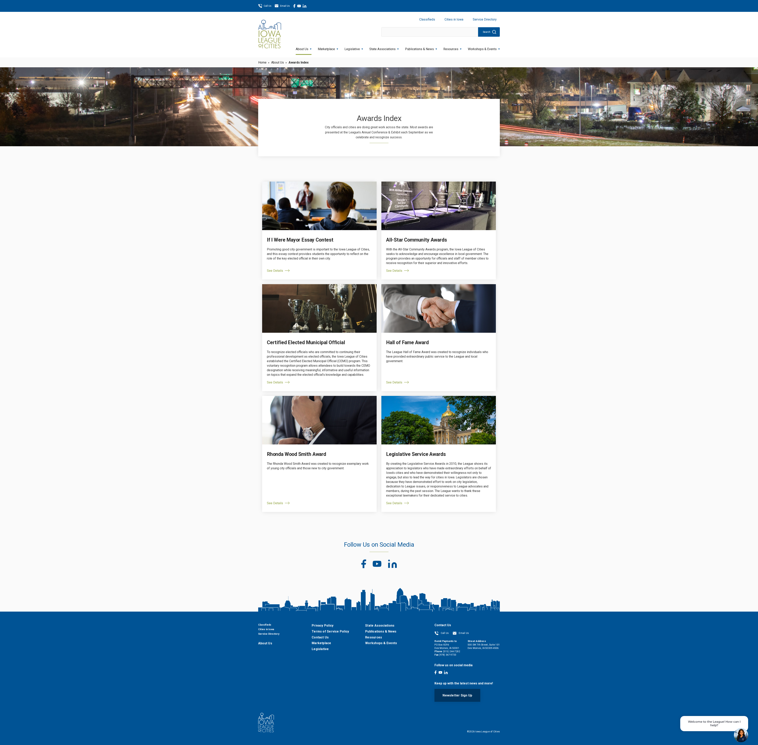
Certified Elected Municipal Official (306, 342)
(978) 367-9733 (447, 654)
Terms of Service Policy (330, 631)
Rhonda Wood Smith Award (296, 454)
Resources (450, 49)
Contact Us (320, 637)
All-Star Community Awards (416, 240)
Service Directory (485, 19)
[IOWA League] (269, 34)
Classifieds (427, 19)
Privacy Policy (322, 625)
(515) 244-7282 (451, 651)
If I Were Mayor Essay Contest (300, 240)
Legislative (352, 49)
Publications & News (380, 631)
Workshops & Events (482, 49)
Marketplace (326, 49)
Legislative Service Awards (416, 454)
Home (262, 62)
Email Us (285, 5)
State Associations (382, 49)
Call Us (267, 5)
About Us (302, 49)
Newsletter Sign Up (457, 695)
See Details (275, 271)
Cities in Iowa (454, 19)
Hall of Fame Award (407, 342)
